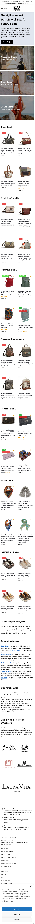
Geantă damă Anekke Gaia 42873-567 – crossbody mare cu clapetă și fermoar (7, 257)
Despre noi (4, 871)
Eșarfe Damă (7, 107)
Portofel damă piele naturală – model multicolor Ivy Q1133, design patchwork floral (24, 467)
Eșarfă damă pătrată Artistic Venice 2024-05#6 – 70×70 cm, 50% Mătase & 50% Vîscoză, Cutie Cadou (8, 538)
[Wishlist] (13, 133)
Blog (2, 877)
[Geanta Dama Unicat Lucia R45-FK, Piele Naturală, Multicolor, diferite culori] (25, 171)
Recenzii (3, 874)
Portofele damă (6, 663)
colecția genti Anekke (14, 650)
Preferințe (17, 919)
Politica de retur (6, 880)
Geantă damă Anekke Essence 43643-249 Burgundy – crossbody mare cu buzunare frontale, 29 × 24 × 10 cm (25, 223)
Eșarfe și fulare (6, 671)
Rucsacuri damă (6, 654)
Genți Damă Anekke (10, 198)
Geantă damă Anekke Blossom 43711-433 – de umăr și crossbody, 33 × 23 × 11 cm (25, 151)
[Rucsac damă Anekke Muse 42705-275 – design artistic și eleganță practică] (25, 383)
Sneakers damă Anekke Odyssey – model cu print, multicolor (7, 608)
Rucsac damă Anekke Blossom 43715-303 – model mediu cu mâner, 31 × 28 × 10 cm (8, 363)
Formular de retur (6, 883)
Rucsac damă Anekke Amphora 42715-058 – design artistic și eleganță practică (25, 363)
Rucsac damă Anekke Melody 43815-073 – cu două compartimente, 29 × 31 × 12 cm (8, 396)
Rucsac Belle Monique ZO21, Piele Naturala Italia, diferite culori (7, 293)
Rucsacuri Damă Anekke (12, 339)
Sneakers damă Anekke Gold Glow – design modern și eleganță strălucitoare (24, 576)
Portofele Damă (8, 409)
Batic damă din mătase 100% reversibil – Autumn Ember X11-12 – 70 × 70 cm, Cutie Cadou (8, 504)
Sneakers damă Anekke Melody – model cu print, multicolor (8, 575)
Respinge (17, 914)
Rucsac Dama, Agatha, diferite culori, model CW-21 (25, 327)
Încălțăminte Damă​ (9, 552)
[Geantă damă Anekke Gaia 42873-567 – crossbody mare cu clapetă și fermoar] (8, 244)
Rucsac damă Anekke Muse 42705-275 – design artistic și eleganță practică (25, 396)
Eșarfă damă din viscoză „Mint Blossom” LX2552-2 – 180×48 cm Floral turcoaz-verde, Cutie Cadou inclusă (25, 538)
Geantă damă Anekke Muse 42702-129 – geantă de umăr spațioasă (8, 183)
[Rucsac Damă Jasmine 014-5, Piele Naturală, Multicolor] (8, 313)
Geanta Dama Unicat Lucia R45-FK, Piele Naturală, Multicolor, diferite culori (23, 184)
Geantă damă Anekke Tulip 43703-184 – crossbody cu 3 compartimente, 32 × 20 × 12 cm (8, 223)
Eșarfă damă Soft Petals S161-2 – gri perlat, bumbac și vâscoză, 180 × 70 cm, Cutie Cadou (25, 504)
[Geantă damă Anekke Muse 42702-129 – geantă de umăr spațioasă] (8, 171)
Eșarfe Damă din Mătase (8, 863)
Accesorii (4, 677)
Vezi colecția (7, 42)
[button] (31, 886)
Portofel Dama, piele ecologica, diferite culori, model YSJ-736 (25, 433)
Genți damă (4, 646)
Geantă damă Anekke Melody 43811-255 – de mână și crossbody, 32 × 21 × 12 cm (8, 151)
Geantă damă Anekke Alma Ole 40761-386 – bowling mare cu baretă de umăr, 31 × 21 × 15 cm (25, 257)
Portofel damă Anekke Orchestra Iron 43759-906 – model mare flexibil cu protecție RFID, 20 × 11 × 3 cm (8, 433)
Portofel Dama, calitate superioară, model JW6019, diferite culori (7, 468)
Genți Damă (6, 82)
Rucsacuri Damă (9, 57)
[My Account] (27, 8)
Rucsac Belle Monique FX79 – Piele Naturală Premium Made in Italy (24, 293)
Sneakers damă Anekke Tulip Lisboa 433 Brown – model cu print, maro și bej (25, 609)
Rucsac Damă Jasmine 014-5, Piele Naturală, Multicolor (7, 325)
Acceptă (16, 909)
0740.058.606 (12, 837)
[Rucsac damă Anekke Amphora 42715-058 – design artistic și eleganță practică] (25, 350)
